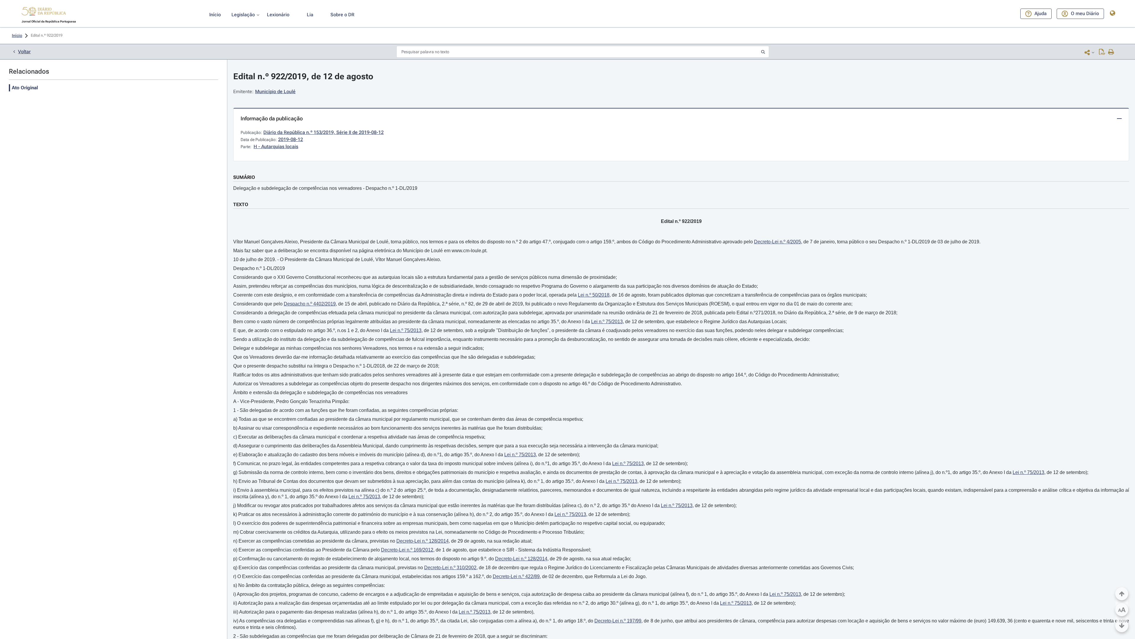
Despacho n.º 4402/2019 (310, 303)
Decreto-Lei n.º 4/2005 (777, 241)
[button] (44, 12)
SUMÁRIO (244, 177)
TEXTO (240, 204)
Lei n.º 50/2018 (593, 294)
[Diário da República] (44, 12)
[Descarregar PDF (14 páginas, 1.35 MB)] (1102, 52)
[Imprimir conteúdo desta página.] (1111, 52)
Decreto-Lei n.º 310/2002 (450, 567)
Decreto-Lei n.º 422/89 (516, 576)
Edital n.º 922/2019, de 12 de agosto (303, 76)
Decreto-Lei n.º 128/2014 (422, 540)
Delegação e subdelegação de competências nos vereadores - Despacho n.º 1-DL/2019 (325, 188)
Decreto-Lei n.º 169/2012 (407, 549)
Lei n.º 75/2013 (607, 321)
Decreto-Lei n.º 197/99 (617, 620)
